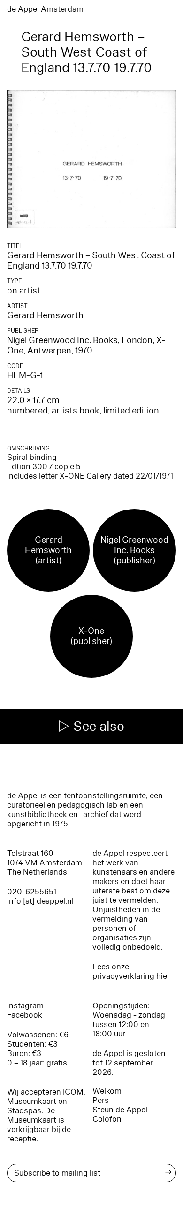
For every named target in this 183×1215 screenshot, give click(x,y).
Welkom (107, 1091)
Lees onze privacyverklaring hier (131, 971)
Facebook (24, 1015)
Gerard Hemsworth (45, 315)
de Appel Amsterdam (45, 9)
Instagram (25, 1005)
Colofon (107, 1119)
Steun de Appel (119, 1109)
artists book (75, 411)
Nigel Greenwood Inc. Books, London (79, 340)
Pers (100, 1100)
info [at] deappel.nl (40, 901)
